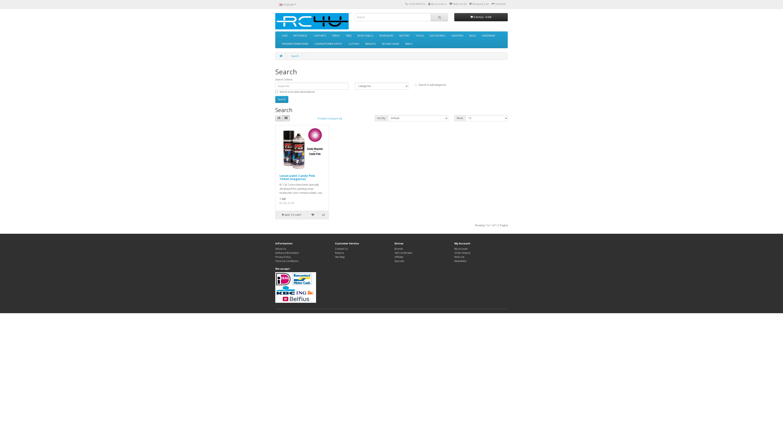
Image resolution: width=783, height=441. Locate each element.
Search (295, 56)
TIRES (349, 35)
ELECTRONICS (437, 35)
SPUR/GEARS (386, 35)
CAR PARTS (320, 35)
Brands (399, 249)
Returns (339, 253)
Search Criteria (283, 79)
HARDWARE (488, 35)
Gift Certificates (403, 253)
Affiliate (399, 257)
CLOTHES (353, 44)
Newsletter (460, 261)
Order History (462, 253)
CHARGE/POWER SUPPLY (328, 44)
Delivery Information (287, 253)
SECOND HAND (390, 44)
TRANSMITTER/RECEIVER (295, 44)
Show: (460, 118)
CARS (285, 35)
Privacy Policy (283, 257)
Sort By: (381, 118)
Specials (399, 261)
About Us (280, 249)
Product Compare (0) (330, 118)
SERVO (336, 35)
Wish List (459, 257)
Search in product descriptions (297, 92)
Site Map (340, 257)
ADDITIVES (457, 35)
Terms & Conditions (286, 261)
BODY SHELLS (365, 35)
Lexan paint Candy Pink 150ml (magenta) (297, 177)
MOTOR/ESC (300, 35)
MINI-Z (409, 44)
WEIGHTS (370, 44)
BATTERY (404, 35)
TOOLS (420, 35)
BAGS (472, 35)
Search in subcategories (432, 85)
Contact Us (341, 249)
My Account (461, 249)
